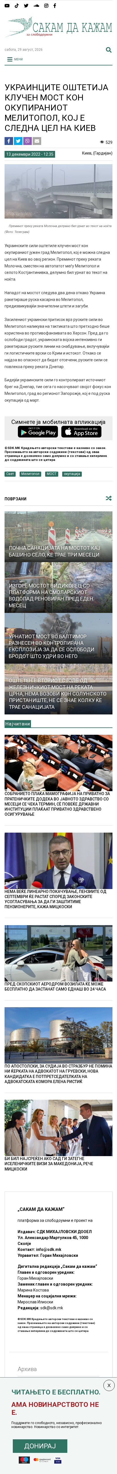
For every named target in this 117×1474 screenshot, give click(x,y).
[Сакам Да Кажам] (58, 40)
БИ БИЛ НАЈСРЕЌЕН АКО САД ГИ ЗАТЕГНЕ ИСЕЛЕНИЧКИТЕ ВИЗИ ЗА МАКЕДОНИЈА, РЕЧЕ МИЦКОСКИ (49, 1163)
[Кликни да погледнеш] (58, 536)
